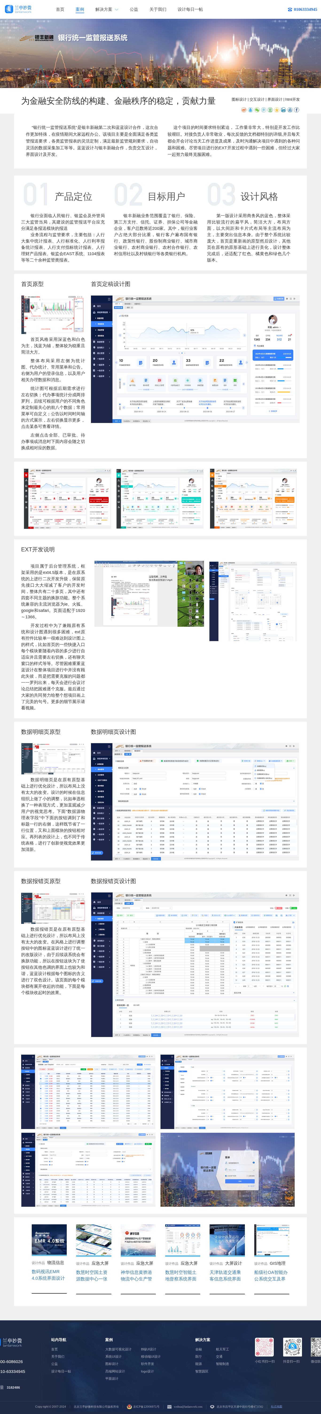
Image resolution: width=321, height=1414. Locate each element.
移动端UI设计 (151, 1356)
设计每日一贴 (61, 1371)
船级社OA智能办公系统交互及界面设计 (271, 1279)
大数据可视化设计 (118, 1349)
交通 (219, 1356)
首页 (60, 9)
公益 (134, 9)
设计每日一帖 (190, 9)
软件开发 (147, 1364)
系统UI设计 (113, 1356)
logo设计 (147, 1371)
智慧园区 (201, 1371)
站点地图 (276, 1406)
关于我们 (157, 9)
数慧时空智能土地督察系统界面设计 (180, 1279)
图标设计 (111, 1364)
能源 (198, 1364)
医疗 (198, 1356)
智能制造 (222, 1364)
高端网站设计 (115, 1371)
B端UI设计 (148, 1349)
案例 (80, 9)
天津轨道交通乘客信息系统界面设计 (225, 1279)
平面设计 (111, 1378)
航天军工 (222, 1349)
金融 (198, 1349)
